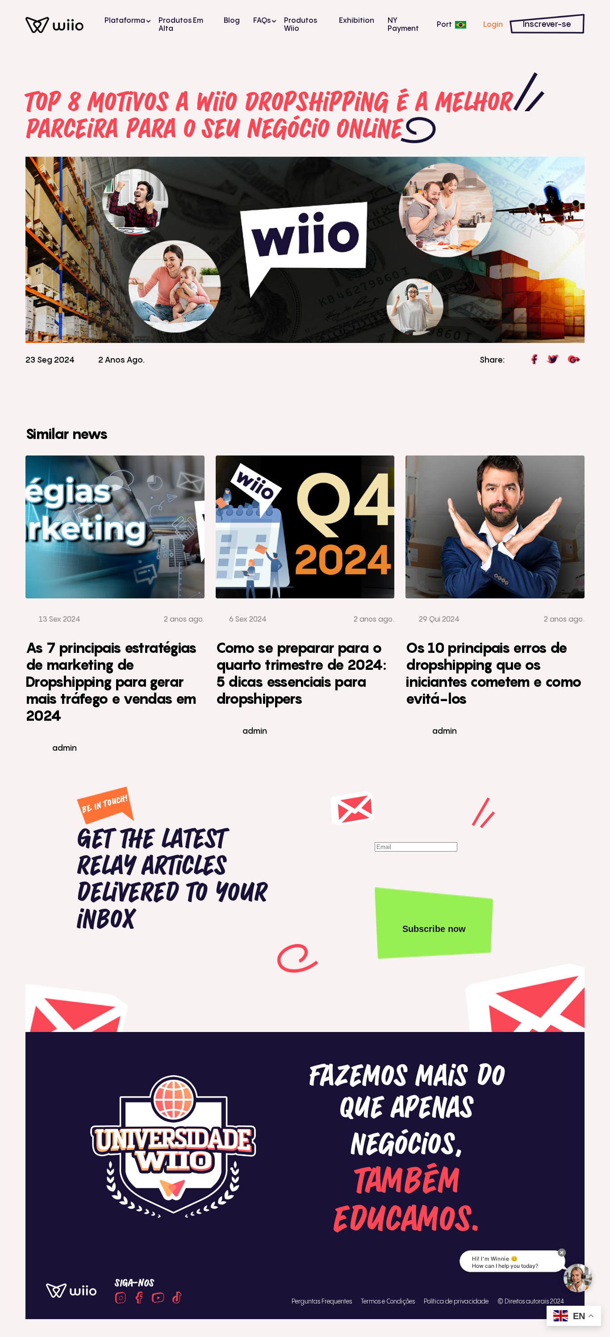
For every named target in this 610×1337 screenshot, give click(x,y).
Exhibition (356, 21)
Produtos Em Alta (181, 25)
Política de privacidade (456, 1301)
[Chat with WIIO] (578, 1278)
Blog (232, 21)
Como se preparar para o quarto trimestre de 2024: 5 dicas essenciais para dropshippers (301, 673)
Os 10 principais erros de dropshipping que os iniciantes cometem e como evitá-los (493, 673)
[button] (562, 1253)
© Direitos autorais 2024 (530, 1301)
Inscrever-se (547, 24)
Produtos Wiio (300, 25)
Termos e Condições (388, 1301)
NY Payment (403, 25)
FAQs (262, 21)
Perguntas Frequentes (322, 1301)
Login (493, 25)
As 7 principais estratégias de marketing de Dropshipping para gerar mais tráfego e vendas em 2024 (111, 681)
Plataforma (124, 21)
